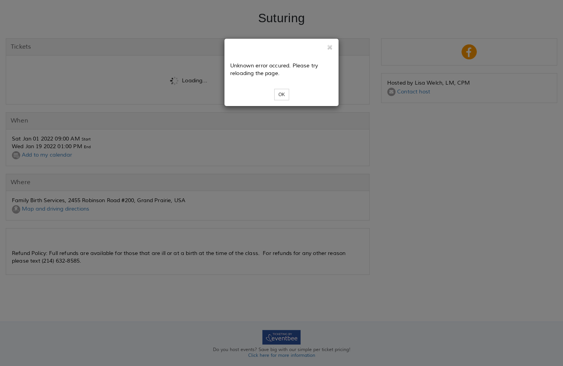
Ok (281, 94)
